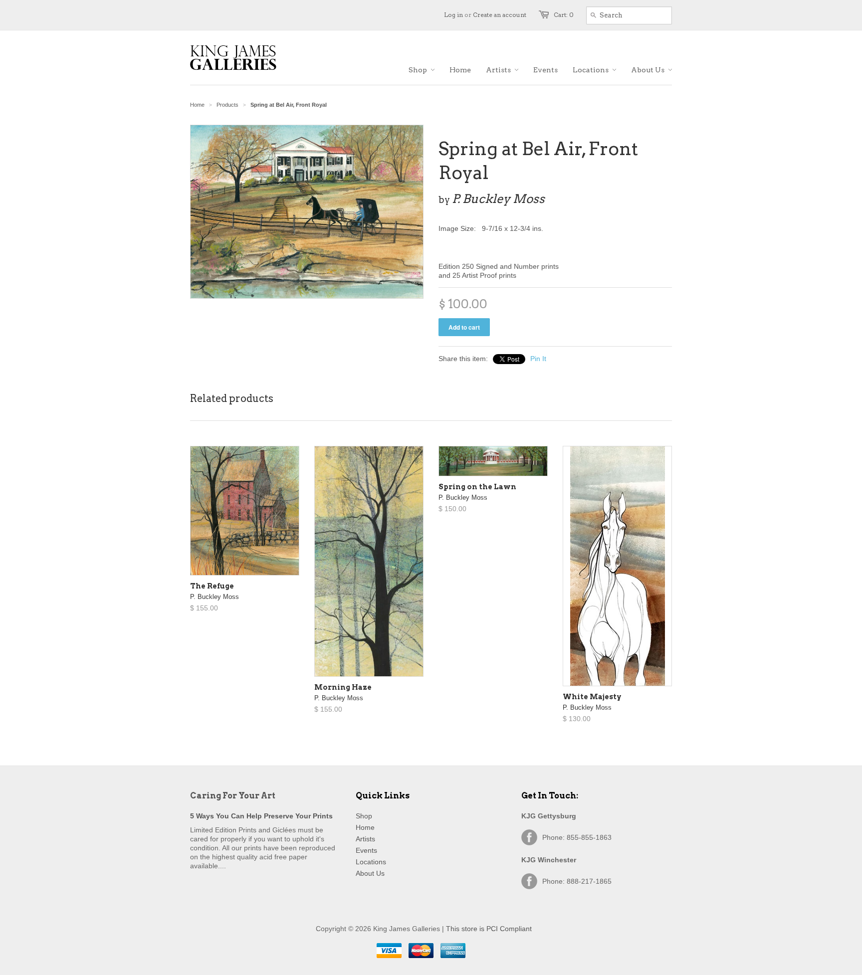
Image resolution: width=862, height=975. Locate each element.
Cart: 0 (564, 14)
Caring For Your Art (232, 795)
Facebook (529, 837)
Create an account (499, 14)
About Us (370, 873)
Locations (371, 862)
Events (366, 850)
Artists (365, 839)
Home (365, 827)
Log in (453, 14)
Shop (364, 816)
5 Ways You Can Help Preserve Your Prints (261, 816)
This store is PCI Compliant (489, 929)
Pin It (538, 359)
